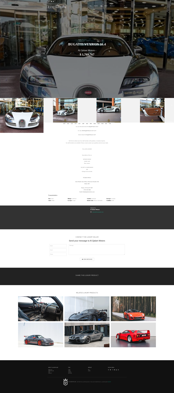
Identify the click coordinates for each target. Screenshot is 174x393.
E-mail (120, 1)
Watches (70, 373)
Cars (69, 369)
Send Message (87, 259)
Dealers (96, 6)
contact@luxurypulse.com (97, 212)
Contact (50, 373)
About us (112, 6)
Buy (91, 6)
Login (125, 1)
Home (69, 370)
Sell (101, 6)
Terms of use (51, 370)
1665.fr (109, 381)
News (106, 6)
